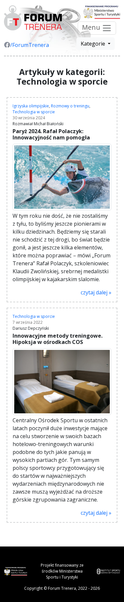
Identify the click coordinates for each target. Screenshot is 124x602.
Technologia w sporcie (34, 112)
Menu (92, 27)
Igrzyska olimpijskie (31, 106)
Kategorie (93, 43)
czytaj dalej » (96, 292)
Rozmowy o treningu (70, 106)
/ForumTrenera (29, 45)
